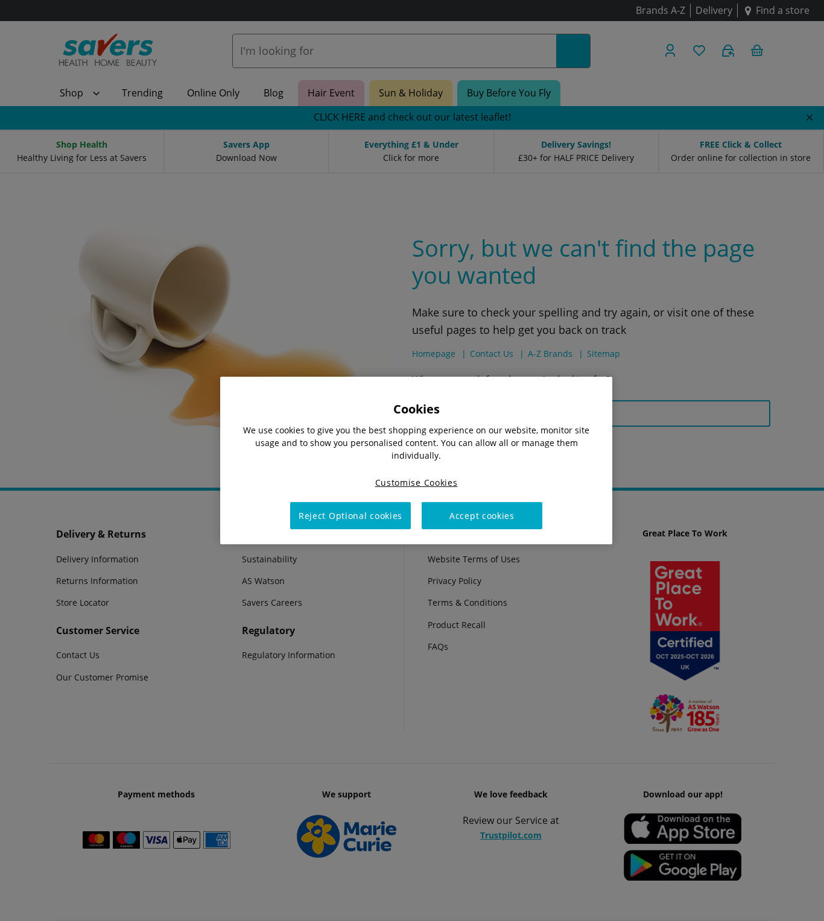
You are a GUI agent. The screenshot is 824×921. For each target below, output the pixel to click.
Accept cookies (482, 515)
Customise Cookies (416, 482)
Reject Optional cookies (350, 515)
